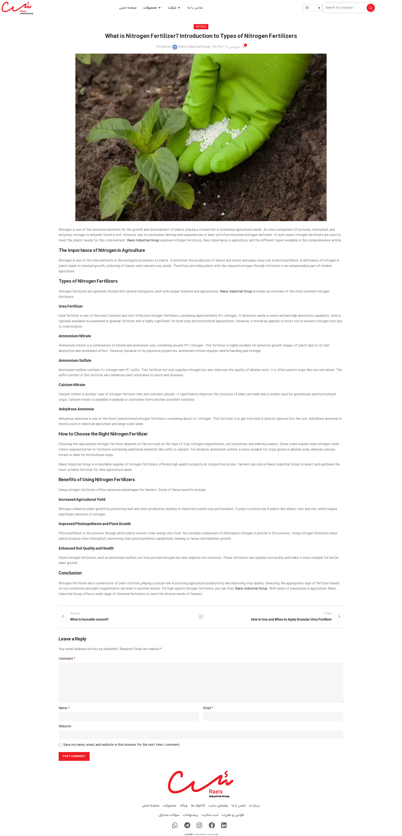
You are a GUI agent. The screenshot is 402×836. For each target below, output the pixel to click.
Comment (67, 659)
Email (208, 708)
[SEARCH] (371, 8)
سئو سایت (201, 834)
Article (201, 26)
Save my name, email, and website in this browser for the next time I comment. (121, 745)
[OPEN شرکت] (179, 7)
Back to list (201, 616)
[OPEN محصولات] (159, 7)
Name (64, 708)
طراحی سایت (212, 834)
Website (65, 726)
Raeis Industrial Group (194, 47)
